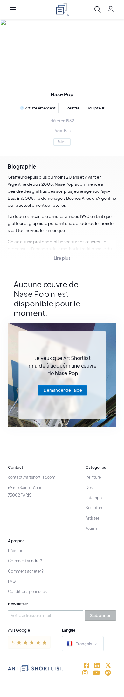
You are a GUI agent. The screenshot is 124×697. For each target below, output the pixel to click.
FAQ (12, 581)
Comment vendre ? (25, 560)
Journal (92, 528)
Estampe (94, 497)
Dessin (92, 487)
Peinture (93, 477)
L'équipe (15, 550)
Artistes (93, 518)
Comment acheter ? (26, 571)
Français (83, 643)
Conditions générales (27, 591)
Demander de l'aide (63, 390)
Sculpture (94, 508)
